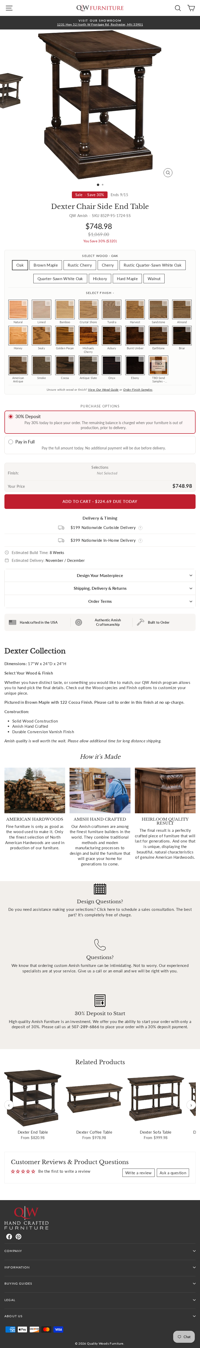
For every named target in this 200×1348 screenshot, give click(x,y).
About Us (13, 1316)
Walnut (154, 278)
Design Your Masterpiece (100, 575)
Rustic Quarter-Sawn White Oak (153, 265)
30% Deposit (28, 416)
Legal (9, 1300)
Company (13, 1251)
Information (17, 1267)
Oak (20, 265)
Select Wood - (100, 256)
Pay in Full (25, 441)
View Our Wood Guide (103, 390)
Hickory (100, 278)
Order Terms (100, 601)
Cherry (108, 265)
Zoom (24, 303)
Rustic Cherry (80, 265)
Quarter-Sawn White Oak (60, 278)
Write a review (138, 1172)
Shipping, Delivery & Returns (100, 588)
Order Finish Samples (137, 390)
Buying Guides (18, 1283)
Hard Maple (127, 278)
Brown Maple (46, 265)
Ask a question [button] (173, 1172)
